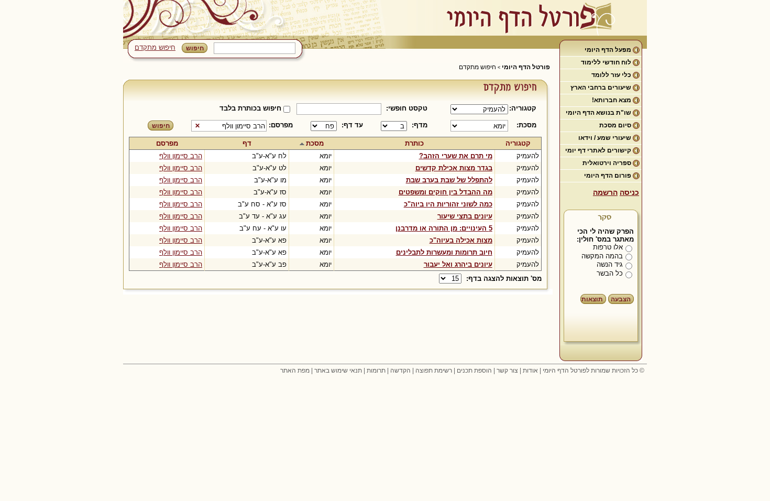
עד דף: (352, 125)
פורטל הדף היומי (526, 67)
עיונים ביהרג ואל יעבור (458, 264)
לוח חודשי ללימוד (606, 62)
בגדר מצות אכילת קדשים (453, 168)
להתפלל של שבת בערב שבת (449, 180)
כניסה (629, 192)
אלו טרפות (608, 247)
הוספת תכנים (474, 370)
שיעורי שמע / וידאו (604, 137)
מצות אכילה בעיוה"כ (461, 240)
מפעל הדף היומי (608, 49)
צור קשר (507, 370)
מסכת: (526, 125)
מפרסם (167, 143)
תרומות (376, 370)
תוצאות (592, 299)
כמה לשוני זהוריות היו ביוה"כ (448, 204)
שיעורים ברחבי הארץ (600, 87)
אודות (530, 370)
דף (247, 143)
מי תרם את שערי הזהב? (455, 156)
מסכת (315, 143)
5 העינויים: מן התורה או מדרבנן (443, 228)
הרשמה (605, 192)
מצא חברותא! (611, 100)
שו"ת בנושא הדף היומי (598, 112)
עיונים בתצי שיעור (464, 216)
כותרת (414, 143)
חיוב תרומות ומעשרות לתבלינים (444, 252)
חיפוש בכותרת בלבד (250, 108)
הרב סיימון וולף (180, 156)
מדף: (419, 125)
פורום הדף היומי (607, 175)
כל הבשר (610, 273)
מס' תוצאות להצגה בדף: (504, 278)
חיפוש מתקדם (155, 47)
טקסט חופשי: (406, 108)
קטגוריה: (524, 108)
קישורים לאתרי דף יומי (598, 150)
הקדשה (400, 370)
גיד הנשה (610, 264)
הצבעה (621, 299)
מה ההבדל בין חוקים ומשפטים (445, 192)
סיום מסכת (615, 125)
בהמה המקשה (602, 256)
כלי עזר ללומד (611, 75)
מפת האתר (295, 370)
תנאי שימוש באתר (338, 370)
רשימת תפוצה (433, 370)
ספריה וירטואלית (606, 163)
